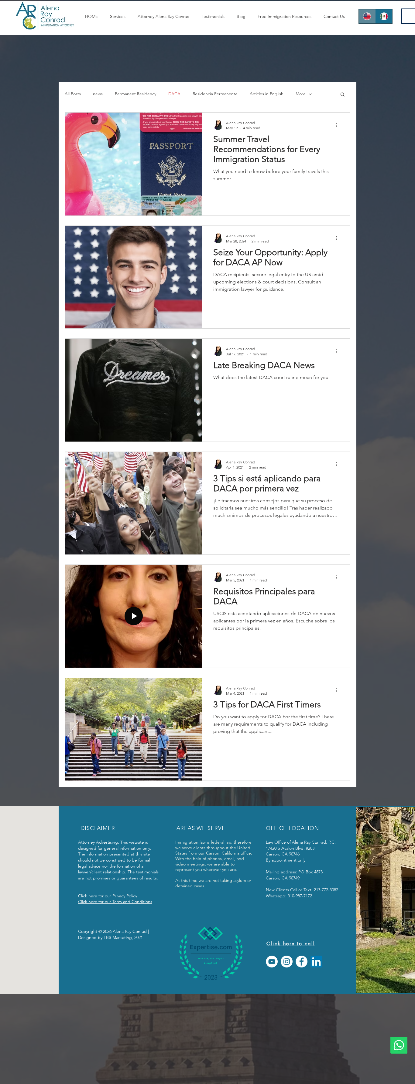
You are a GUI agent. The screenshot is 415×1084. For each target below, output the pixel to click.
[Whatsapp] (398, 1045)
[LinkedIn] (316, 961)
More (301, 94)
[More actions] (338, 125)
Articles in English (266, 94)
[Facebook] (301, 961)
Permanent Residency (135, 94)
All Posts (73, 94)
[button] (342, 95)
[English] (367, 16)
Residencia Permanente (215, 94)
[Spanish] (384, 16)
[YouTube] (272, 961)
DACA (174, 94)
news (98, 94)
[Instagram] (287, 961)
